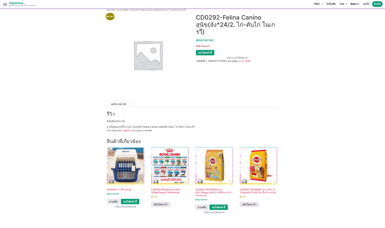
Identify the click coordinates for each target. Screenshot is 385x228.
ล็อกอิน (377, 4)
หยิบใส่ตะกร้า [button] (161, 204)
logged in (127, 130)
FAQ (342, 4)
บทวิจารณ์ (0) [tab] (118, 104)
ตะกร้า (366, 4)
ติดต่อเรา (355, 4)
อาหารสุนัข (122, 10)
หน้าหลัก (111, 10)
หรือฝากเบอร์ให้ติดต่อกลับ (237, 57)
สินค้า (317, 4)
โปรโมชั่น (331, 4)
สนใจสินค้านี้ (205, 52)
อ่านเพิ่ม (113, 201)
